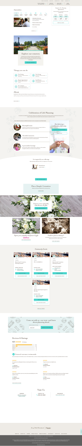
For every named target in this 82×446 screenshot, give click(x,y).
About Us (17, 433)
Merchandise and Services (41, 444)
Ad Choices (64, 433)
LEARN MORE (41, 190)
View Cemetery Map (60, 394)
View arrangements (26, 239)
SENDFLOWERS (68, 4)
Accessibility (51, 433)
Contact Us (22, 433)
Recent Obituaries (51, 4)
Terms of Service (42, 433)
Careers (28, 433)
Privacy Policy (34, 433)
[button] (67, 1)
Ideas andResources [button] (59, 4)
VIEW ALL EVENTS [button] (41, 308)
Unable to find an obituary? (56, 235)
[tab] (16, 14)
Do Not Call (57, 433)
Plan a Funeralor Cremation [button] (41, 4)
